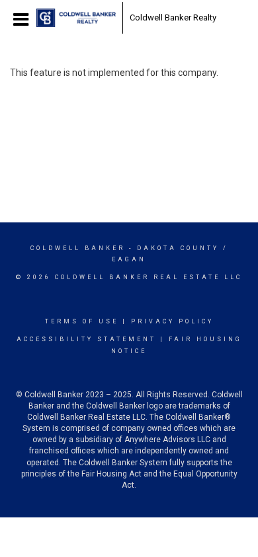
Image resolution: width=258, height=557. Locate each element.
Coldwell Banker (77, 248)
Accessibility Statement (86, 339)
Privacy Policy (172, 321)
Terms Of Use (81, 321)
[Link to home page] (76, 18)
